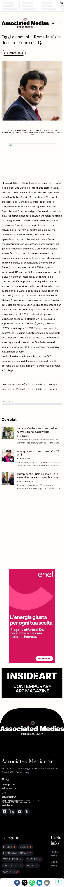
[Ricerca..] (53, 23)
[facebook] (17, 883)
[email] (47, 883)
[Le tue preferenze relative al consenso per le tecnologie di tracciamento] (59, 882)
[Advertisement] (32, 532)
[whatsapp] (32, 883)
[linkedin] (39, 883)
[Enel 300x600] (32, 616)
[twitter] (24, 883)
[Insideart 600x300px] (32, 683)
